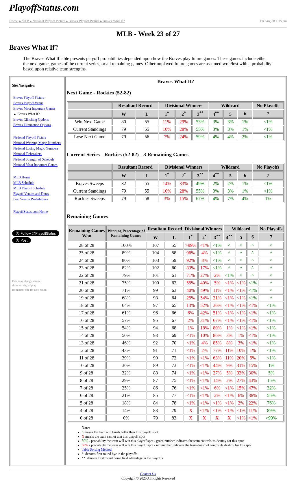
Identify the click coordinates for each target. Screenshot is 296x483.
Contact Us (148, 474)
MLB (23, 21)
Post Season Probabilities (30, 199)
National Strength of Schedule (33, 159)
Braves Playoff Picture (82, 21)
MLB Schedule (23, 183)
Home (13, 21)
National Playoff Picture (47, 21)
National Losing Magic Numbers (35, 148)
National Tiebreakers (27, 154)
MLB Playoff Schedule (29, 188)
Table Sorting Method (97, 449)
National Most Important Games (35, 165)
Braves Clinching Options (31, 120)
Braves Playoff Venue (28, 103)
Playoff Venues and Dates (31, 194)
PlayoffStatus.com (44, 7)
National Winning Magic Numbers (37, 143)
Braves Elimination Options (32, 125)
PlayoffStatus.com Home (30, 212)
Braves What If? (112, 21)
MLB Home (21, 177)
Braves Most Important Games (34, 109)
